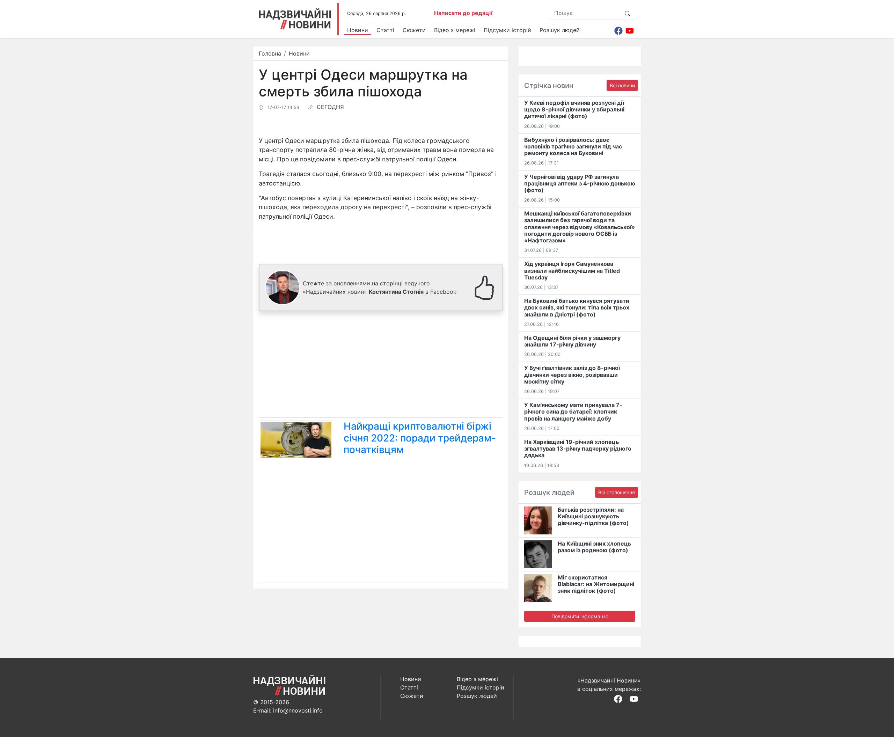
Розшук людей (560, 30)
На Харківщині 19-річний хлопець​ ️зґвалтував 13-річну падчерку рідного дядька (577, 448)
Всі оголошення (616, 492)
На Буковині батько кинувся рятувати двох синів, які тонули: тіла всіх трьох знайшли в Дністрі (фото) (576, 307)
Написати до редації (463, 12)
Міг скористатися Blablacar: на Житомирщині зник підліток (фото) (596, 584)
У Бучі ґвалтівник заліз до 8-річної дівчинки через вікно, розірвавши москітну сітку (572, 374)
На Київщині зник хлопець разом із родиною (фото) (594, 547)
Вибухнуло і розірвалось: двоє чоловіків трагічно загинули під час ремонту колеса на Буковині (573, 146)
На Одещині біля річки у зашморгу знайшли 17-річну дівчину (572, 341)
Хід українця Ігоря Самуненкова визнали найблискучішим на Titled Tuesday (572, 270)
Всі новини (622, 85)
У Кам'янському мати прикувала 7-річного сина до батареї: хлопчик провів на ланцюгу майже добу (573, 411)
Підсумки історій (507, 30)
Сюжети (414, 30)
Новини (357, 30)
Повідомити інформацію (579, 616)
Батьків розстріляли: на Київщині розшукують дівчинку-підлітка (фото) (593, 516)
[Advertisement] (381, 366)
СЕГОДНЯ (330, 106)
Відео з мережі (454, 30)
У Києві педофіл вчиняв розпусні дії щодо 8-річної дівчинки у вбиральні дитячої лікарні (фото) (574, 109)
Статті (385, 30)
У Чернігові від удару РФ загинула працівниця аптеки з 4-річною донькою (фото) (579, 183)
